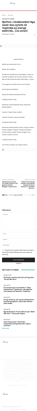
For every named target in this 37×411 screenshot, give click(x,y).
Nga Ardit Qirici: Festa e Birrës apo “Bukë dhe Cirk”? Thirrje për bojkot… (19, 312)
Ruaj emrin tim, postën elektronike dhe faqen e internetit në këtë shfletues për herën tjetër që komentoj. (18, 252)
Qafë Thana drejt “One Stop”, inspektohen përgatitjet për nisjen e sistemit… (17, 323)
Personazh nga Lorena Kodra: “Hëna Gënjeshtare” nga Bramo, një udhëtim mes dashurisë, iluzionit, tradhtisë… (18, 289)
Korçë (12, 19)
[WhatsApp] (18, 40)
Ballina (4, 15)
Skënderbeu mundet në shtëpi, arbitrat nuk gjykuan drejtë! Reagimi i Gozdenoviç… (10, 184)
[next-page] (3, 202)
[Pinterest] (14, 40)
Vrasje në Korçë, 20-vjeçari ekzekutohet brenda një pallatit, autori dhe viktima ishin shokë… (18, 196)
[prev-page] (2, 202)
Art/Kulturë (7, 275)
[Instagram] (10, 390)
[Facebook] (4, 40)
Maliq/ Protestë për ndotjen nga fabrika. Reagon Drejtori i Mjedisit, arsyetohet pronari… (28, 185)
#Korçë (18, 64)
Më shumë (5, 328)
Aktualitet (10, 15)
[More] (23, 40)
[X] (9, 40)
